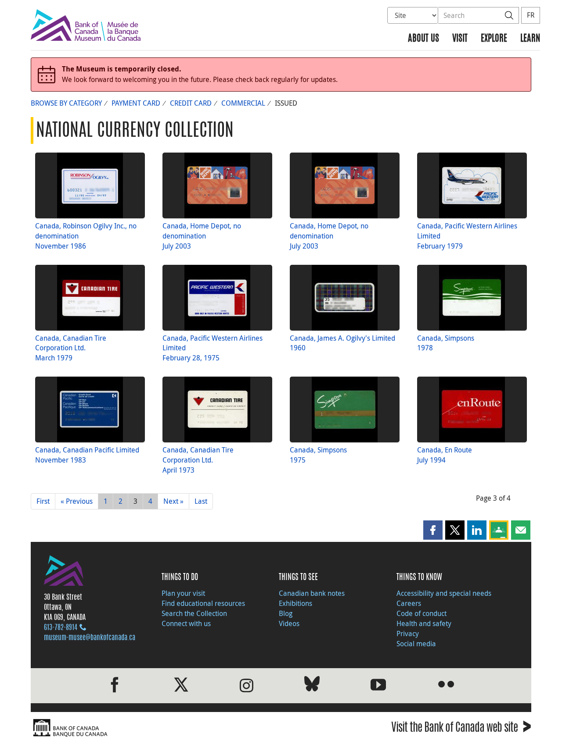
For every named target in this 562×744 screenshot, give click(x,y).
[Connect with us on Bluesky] (312, 685)
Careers (408, 603)
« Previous (77, 501)
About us (423, 38)
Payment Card (136, 103)
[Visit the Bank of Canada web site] (154, 728)
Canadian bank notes (312, 593)
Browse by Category (66, 103)
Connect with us (186, 623)
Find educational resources (203, 603)
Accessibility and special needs (443, 593)
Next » (173, 501)
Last (201, 501)
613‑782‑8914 (60, 627)
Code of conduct (421, 613)
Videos (289, 623)
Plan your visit (183, 593)
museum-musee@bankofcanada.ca (89, 637)
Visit (460, 38)
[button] (433, 530)
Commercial (243, 103)
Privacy (407, 633)
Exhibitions (295, 603)
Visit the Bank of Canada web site (461, 729)
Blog (285, 613)
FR (530, 15)
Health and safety (423, 623)
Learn (530, 38)
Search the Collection (194, 613)
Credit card (191, 103)
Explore (494, 38)
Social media (416, 643)
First (43, 501)
